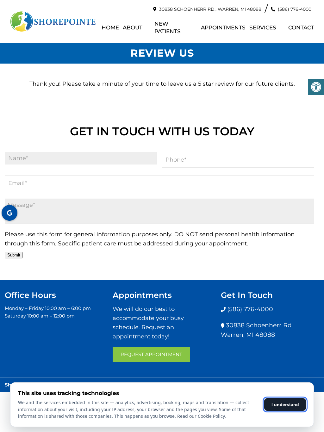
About (132, 27)
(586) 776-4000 (294, 9)
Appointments (223, 27)
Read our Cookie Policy (201, 416)
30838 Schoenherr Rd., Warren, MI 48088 (210, 9)
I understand (285, 404)
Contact (301, 27)
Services (262, 27)
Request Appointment (151, 354)
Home (110, 27)
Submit (13, 255)
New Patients (167, 27)
